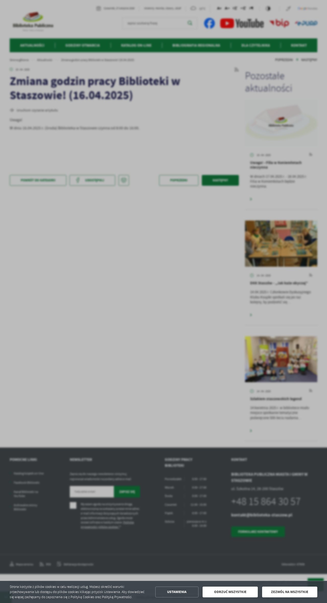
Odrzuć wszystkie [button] (230, 591)
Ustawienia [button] (176, 591)
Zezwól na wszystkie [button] (289, 591)
